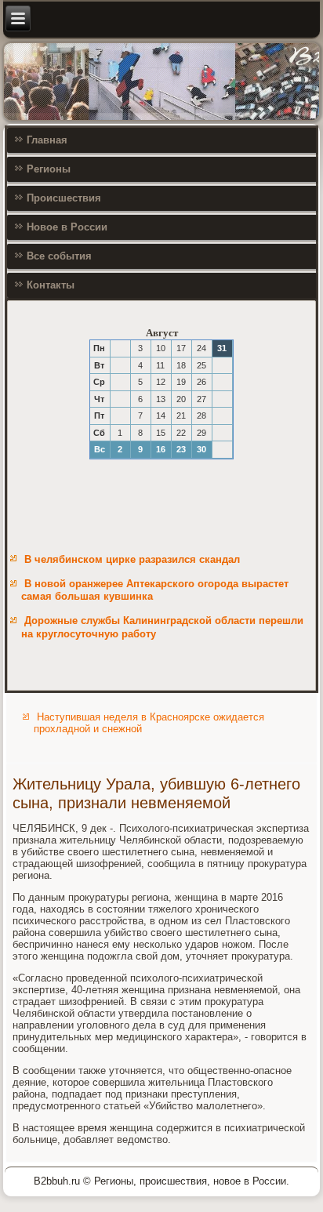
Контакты (50, 285)
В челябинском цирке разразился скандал (132, 559)
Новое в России (67, 227)
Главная (47, 140)
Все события (59, 256)
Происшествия (64, 198)
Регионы (49, 169)
